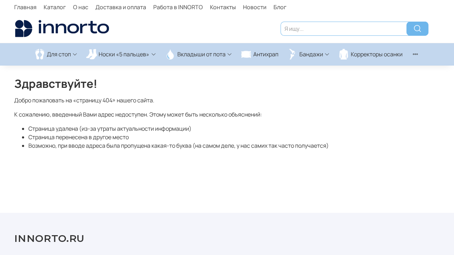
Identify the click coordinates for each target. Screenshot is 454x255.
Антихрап (265, 54)
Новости (254, 7)
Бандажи (311, 54)
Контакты (223, 7)
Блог (280, 7)
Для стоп (59, 54)
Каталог (55, 7)
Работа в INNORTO (178, 7)
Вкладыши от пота (201, 54)
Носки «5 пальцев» (124, 54)
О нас (80, 7)
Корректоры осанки (377, 54)
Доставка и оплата (120, 7)
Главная (25, 7)
